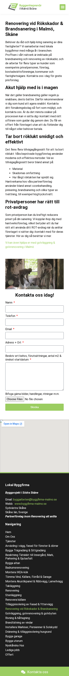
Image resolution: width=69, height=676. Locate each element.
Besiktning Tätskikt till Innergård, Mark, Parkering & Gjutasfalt (29, 556)
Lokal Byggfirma (17, 485)
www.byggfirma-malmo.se (31, 503)
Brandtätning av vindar (19, 622)
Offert (9, 654)
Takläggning (12, 586)
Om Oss (10, 536)
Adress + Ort (13, 342)
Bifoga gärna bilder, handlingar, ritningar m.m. (32, 394)
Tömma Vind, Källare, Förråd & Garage (28, 576)
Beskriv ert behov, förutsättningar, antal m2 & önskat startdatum (33, 357)
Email (9, 329)
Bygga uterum (14, 641)
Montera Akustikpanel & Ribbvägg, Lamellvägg (34, 581)
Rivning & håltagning (17, 618)
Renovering (12, 590)
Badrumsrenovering (17, 567)
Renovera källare (15, 599)
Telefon (10, 316)
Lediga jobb (12, 650)
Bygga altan (12, 563)
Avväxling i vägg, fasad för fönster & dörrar (31, 545)
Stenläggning (13, 595)
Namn (9, 302)
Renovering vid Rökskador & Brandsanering (31, 609)
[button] (62, 7)
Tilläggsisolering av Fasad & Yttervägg (29, 604)
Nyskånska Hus (14, 645)
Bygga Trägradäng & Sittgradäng (25, 550)
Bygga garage (13, 636)
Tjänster (10, 541)
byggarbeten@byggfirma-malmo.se (35, 499)
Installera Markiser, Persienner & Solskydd (31, 627)
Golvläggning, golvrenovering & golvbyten (30, 613)
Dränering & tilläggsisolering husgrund (28, 631)
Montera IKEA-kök (16, 572)
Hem (8, 532)
